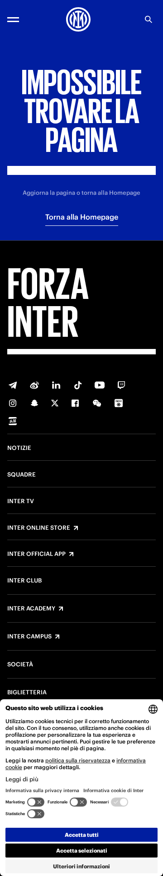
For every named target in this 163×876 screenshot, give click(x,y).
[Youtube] (99, 385)
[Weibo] (34, 385)
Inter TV (20, 501)
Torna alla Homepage (81, 216)
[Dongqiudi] (118, 403)
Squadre (21, 474)
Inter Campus (29, 636)
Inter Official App (36, 554)
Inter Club (24, 580)
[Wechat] (96, 403)
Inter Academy (31, 608)
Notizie (19, 448)
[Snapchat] (34, 403)
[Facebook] (75, 403)
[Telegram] (12, 385)
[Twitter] (55, 403)
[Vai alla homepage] (78, 19)
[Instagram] (12, 403)
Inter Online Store (38, 528)
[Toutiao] (12, 421)
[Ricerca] (148, 19)
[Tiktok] (77, 385)
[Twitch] (121, 385)
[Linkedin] (56, 385)
